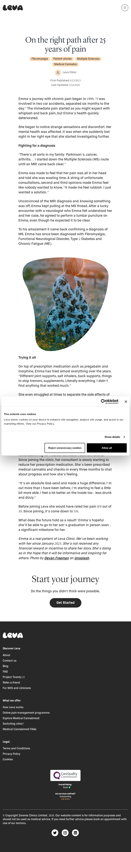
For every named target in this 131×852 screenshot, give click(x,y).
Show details (112, 436)
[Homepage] (13, 8)
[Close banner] (126, 401)
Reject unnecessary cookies (65, 447)
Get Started (65, 603)
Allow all (107, 447)
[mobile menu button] (124, 7)
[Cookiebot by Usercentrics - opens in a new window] (103, 401)
